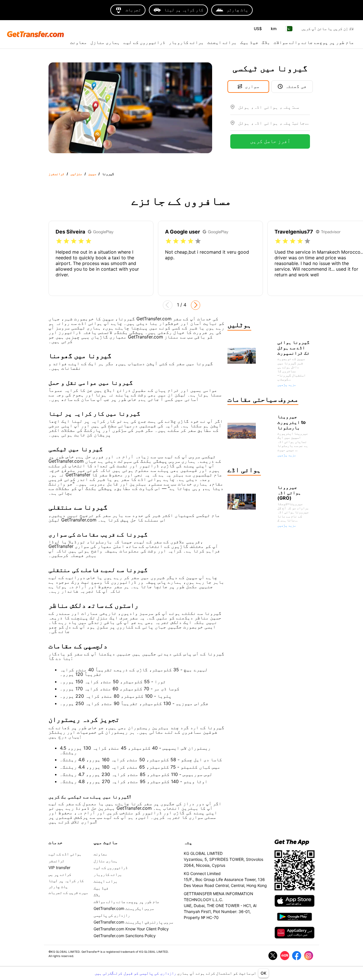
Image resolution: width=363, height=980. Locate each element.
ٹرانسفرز (56, 174)
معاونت (78, 42)
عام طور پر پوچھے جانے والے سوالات (314, 42)
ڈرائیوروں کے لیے (144, 42)
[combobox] (274, 109)
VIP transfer (59, 867)
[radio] (59, 241)
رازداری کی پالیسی (112, 915)
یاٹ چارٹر (58, 886)
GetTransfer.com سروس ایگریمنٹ (124, 908)
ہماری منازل (105, 42)
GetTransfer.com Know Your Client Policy (131, 928)
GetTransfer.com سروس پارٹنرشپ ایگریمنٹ (133, 922)
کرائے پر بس (59, 874)
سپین (92, 174)
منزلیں (76, 174)
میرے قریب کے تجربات (68, 892)
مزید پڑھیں (286, 384)
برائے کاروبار (186, 42)
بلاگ (266, 42)
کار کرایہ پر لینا (66, 880)
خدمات (55, 842)
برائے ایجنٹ (222, 42)
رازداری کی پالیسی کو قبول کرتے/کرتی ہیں (136, 973)
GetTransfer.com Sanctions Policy (125, 935)
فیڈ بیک (249, 42)
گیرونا (108, 174)
